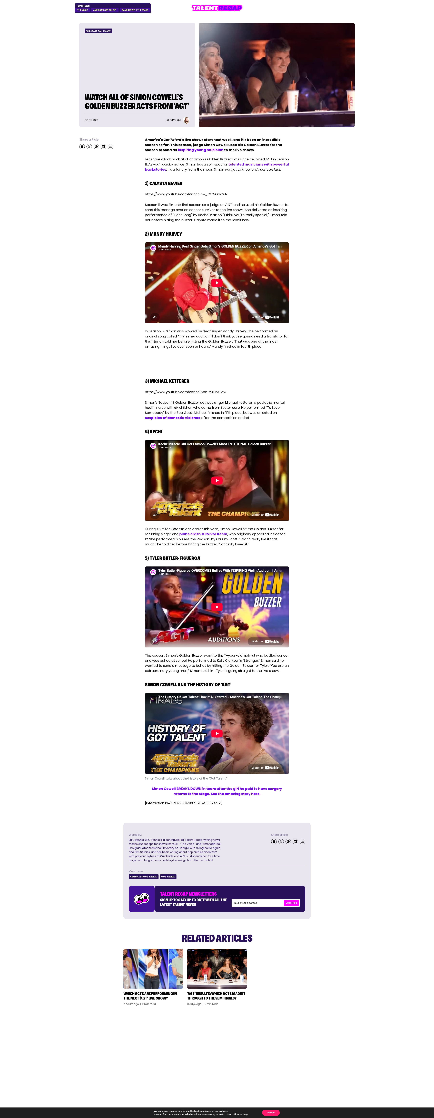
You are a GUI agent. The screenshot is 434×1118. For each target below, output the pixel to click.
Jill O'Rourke (136, 840)
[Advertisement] (217, 362)
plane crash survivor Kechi (203, 534)
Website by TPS (346, 1070)
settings (243, 1114)
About (317, 1028)
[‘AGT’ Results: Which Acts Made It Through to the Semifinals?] (217, 969)
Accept (271, 1112)
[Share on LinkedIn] (103, 146)
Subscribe (291, 902)
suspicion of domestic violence (172, 417)
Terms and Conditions (332, 1046)
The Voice (82, 10)
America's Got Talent (104, 10)
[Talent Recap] (217, 8)
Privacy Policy (324, 1040)
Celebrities (277, 1046)
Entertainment (281, 1040)
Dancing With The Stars (135, 10)
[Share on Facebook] (82, 146)
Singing (274, 1034)
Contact (320, 1034)
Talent (273, 1028)
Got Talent (168, 876)
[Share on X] (89, 146)
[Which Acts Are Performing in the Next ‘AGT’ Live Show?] (153, 969)
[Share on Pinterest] (96, 146)
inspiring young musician (200, 150)
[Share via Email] (110, 146)
